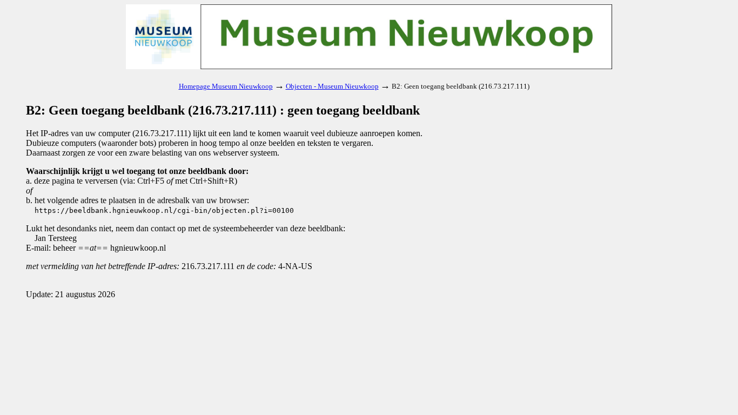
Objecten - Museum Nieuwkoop (332, 86)
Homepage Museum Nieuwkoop (226, 86)
